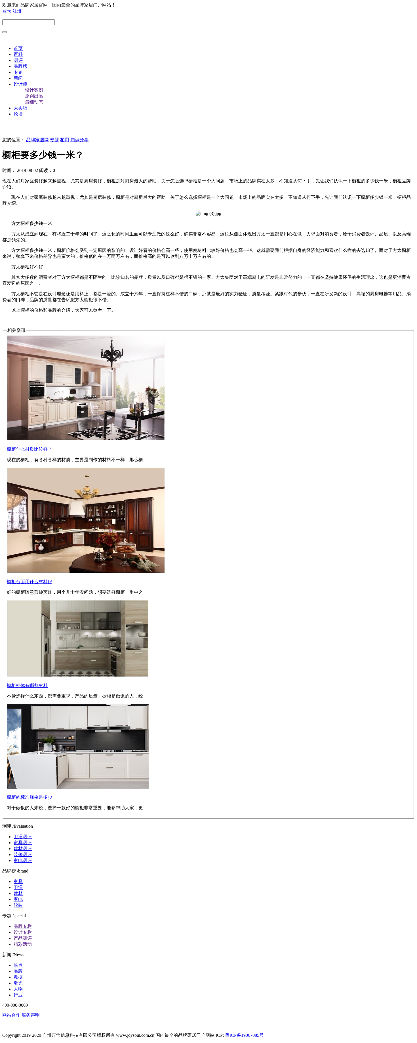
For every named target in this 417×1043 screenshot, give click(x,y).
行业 (18, 995)
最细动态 (34, 102)
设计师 (20, 84)
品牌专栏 (23, 926)
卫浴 (18, 887)
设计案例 (34, 90)
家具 (18, 881)
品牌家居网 (37, 139)
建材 (18, 893)
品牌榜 (20, 66)
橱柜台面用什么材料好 (29, 581)
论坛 (18, 113)
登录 (6, 11)
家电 (18, 899)
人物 (18, 989)
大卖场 (20, 108)
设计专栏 (23, 932)
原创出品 (34, 96)
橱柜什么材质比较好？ (29, 449)
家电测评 (23, 860)
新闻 (18, 78)
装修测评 (23, 854)
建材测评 (23, 848)
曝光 (18, 983)
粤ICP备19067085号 (244, 1035)
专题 (18, 72)
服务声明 (31, 1015)
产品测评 (23, 938)
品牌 (18, 971)
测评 (18, 60)
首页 (18, 48)
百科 (18, 54)
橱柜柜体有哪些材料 (27, 685)
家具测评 (23, 842)
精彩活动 (23, 944)
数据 (18, 977)
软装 (18, 905)
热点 (18, 965)
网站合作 (11, 1015)
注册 (17, 11)
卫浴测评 (23, 836)
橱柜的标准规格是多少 (29, 797)
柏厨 (64, 139)
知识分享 (79, 139)
